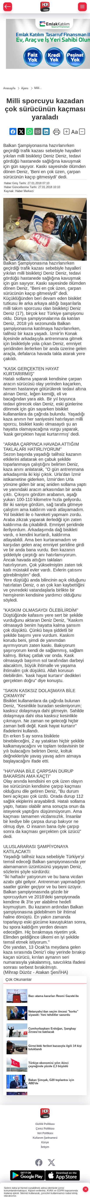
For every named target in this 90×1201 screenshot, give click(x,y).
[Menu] (82, 6)
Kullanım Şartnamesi (45, 1137)
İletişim (45, 1147)
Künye (45, 1142)
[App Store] (62, 1175)
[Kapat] (85, 1189)
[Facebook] (39, 1163)
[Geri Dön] (7, 6)
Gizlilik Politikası (45, 1124)
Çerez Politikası (45, 1128)
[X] (51, 1163)
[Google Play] (27, 1175)
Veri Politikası (45, 1133)
